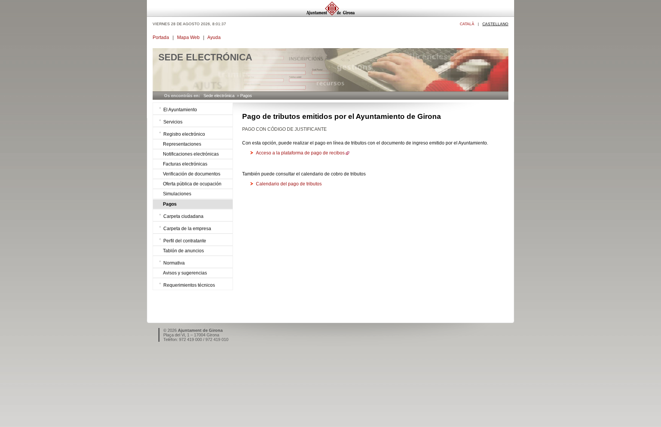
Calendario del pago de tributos (289, 184)
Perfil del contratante (184, 241)
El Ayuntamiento (180, 109)
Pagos (246, 95)
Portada (161, 37)
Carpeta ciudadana (183, 216)
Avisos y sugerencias (185, 273)
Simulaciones (177, 193)
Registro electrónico (184, 134)
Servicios (172, 122)
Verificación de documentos (191, 174)
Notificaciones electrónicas (191, 154)
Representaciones (182, 144)
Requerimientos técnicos (189, 285)
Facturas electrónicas (185, 164)
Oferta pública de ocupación (192, 184)
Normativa (174, 263)
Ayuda (214, 37)
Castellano (495, 24)
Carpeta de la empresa (187, 228)
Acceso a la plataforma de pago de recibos (300, 153)
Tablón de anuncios (183, 250)
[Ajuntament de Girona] (330, 14)
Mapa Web (188, 37)
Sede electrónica (219, 95)
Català (467, 24)
